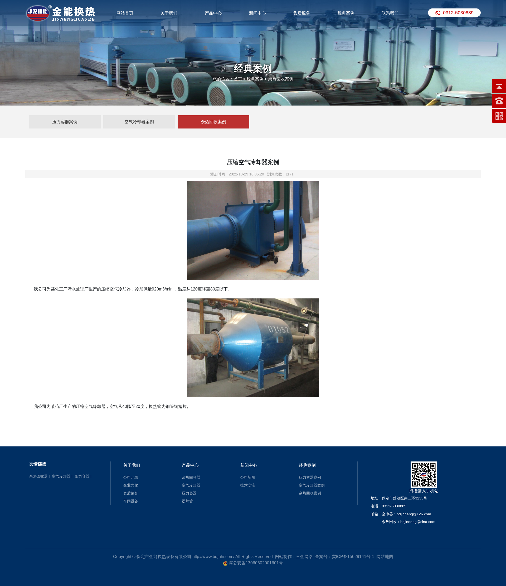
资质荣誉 (130, 493)
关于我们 (168, 13)
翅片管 (187, 501)
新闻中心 (257, 13)
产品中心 (213, 13)
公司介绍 (130, 477)
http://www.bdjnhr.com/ (213, 556)
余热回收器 (38, 476)
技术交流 (247, 485)
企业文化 (130, 485)
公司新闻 (247, 477)
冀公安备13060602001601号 (256, 563)
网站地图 (384, 556)
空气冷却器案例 (139, 122)
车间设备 (130, 501)
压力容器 (82, 476)
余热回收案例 (213, 122)
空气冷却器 (61, 476)
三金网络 (304, 556)
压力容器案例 (64, 122)
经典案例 (346, 13)
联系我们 (390, 13)
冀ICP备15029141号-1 (353, 556)
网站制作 (283, 556)
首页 (238, 79)
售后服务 (301, 13)
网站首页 (124, 13)
